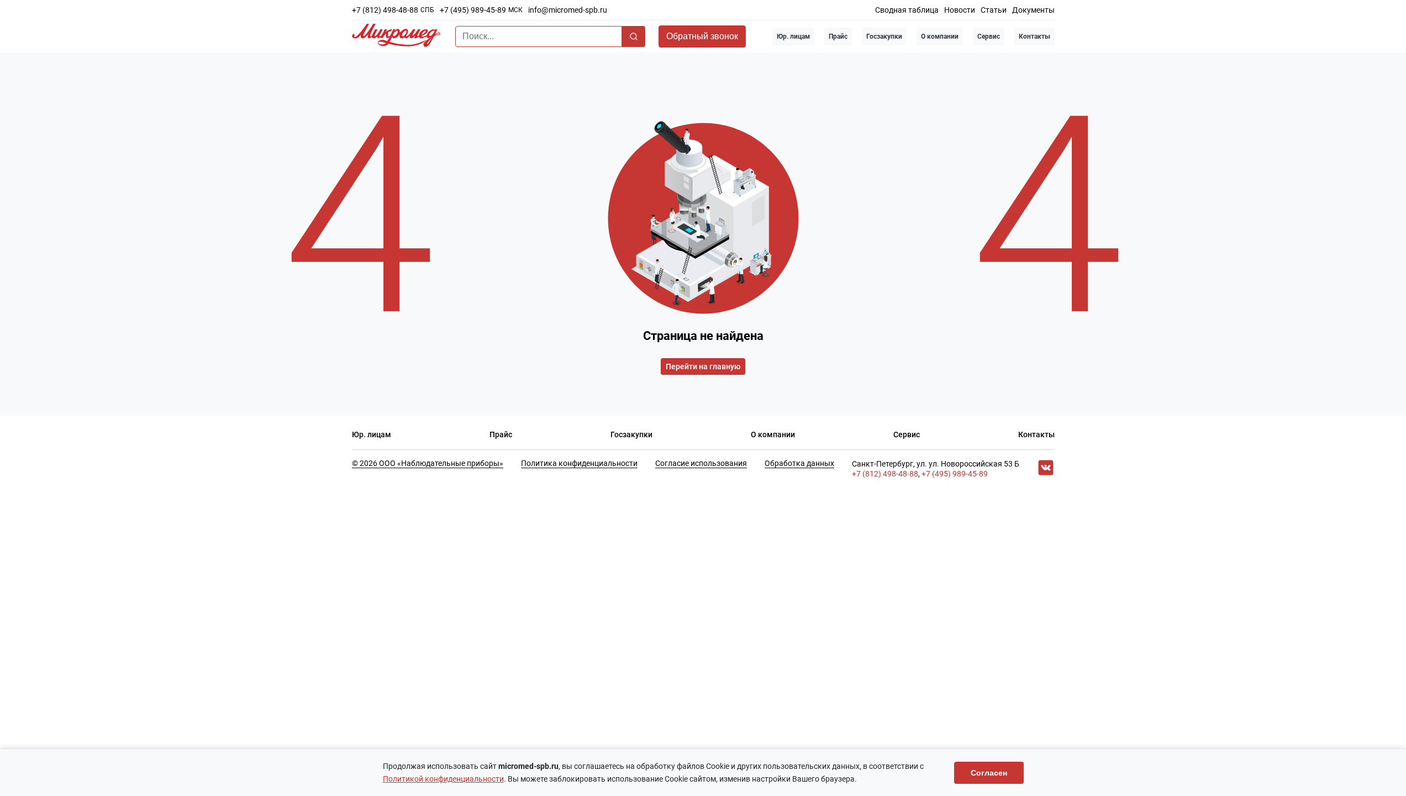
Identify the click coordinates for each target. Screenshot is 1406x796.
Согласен (989, 772)
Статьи (994, 10)
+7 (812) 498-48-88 (385, 10)
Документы (1033, 10)
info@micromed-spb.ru (567, 10)
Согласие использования (701, 463)
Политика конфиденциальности (579, 463)
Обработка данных (799, 463)
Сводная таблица (907, 10)
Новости (959, 10)
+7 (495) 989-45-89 (473, 10)
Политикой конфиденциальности (443, 778)
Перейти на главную (703, 366)
